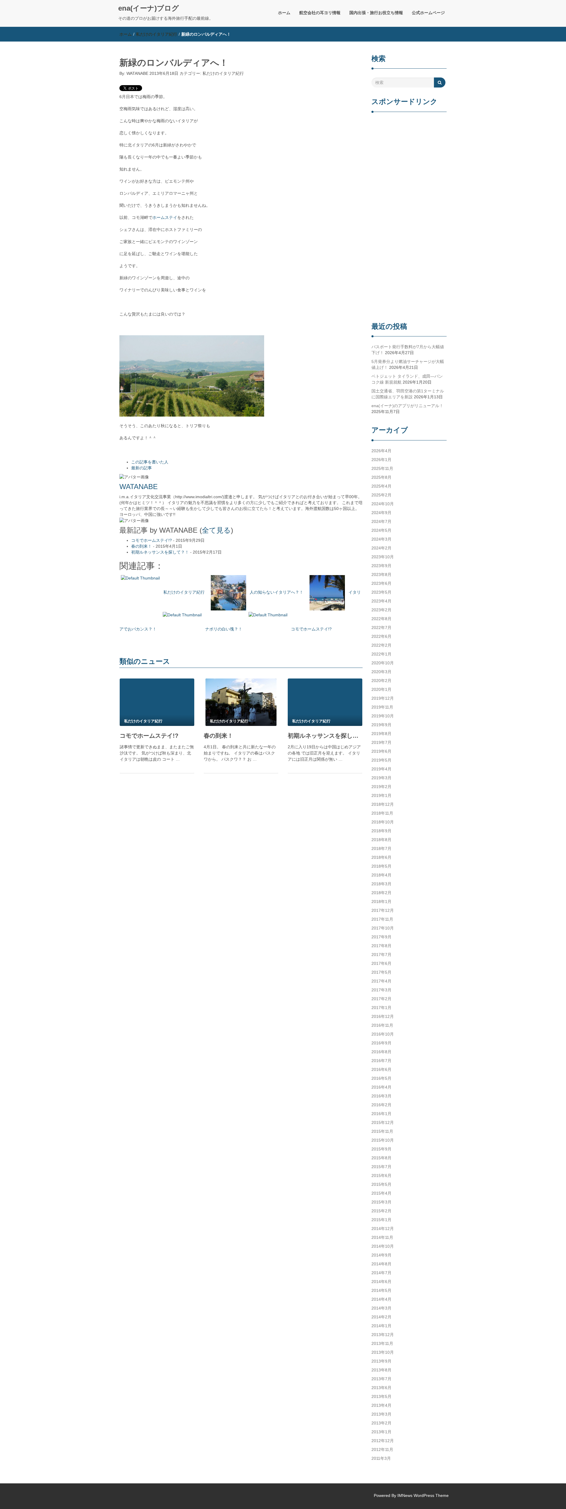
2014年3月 (381, 1308)
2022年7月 (381, 627)
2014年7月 (381, 1272)
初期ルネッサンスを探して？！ (160, 552)
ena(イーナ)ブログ (148, 8)
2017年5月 (381, 972)
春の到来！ (141, 546)
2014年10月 (382, 1246)
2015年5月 (381, 1184)
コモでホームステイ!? (151, 540)
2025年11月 (382, 468)
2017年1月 (381, 1007)
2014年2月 (381, 1317)
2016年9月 (381, 1043)
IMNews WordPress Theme (423, 1495)
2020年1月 (381, 689)
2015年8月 (381, 1157)
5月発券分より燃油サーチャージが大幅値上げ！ (407, 364)
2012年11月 (382, 1449)
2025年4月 (381, 486)
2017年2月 (381, 998)
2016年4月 (381, 1087)
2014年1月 (381, 1325)
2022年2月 (381, 645)
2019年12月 (382, 698)
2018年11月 (382, 813)
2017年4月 (381, 981)
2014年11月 (382, 1237)
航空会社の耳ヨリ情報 (319, 12)
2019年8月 (381, 733)
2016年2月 (381, 1104)
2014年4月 (381, 1299)
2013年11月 (382, 1343)
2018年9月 (381, 830)
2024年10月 (382, 503)
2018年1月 (381, 901)
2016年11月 (382, 1025)
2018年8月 (381, 839)
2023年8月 (381, 574)
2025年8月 (381, 477)
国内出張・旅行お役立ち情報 (376, 12)
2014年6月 (381, 1281)
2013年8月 (381, 1370)
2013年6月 (381, 1387)
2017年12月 (382, 910)
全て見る (216, 530)
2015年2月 (381, 1210)
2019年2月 (381, 786)
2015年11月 (382, 1131)
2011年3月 (381, 1458)
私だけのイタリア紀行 (156, 34)
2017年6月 (381, 963)
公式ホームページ (428, 12)
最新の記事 (141, 467)
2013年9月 (381, 1361)
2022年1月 (381, 654)
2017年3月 (381, 990)
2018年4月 (381, 875)
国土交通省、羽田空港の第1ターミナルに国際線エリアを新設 (407, 394)
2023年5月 (381, 592)
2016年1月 (381, 1113)
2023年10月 (382, 556)
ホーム (284, 12)
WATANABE (137, 73)
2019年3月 (381, 777)
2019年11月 (382, 707)
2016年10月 (382, 1034)
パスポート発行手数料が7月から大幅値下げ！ (407, 349)
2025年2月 (381, 495)
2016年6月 (381, 1069)
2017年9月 (381, 937)
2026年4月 (381, 450)
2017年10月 (382, 928)
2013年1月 (381, 1431)
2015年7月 (381, 1166)
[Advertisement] (409, 218)
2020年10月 (382, 663)
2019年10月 (382, 716)
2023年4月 (381, 601)
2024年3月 (381, 539)
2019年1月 (381, 795)
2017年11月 (382, 919)
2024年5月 (381, 530)
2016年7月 (381, 1060)
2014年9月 (381, 1255)
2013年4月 (381, 1405)
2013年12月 (382, 1334)
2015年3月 (381, 1202)
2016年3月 (381, 1096)
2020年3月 (381, 671)
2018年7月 (381, 848)
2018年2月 (381, 892)
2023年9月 (381, 565)
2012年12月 (382, 1440)
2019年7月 (381, 742)
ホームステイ (164, 217)
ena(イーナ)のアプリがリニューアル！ (407, 405)
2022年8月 (381, 618)
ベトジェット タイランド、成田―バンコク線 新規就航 (407, 379)
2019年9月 (381, 724)
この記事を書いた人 (149, 462)
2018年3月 (381, 883)
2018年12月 (382, 804)
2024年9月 (381, 512)
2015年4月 (381, 1193)
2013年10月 (382, 1352)
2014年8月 (381, 1264)
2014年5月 (381, 1290)
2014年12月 (382, 1228)
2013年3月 (381, 1414)
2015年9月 (381, 1149)
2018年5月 (381, 866)
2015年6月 (381, 1175)
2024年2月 (381, 548)
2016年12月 (382, 1016)
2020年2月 (381, 680)
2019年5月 (381, 760)
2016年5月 (381, 1078)
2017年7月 (381, 954)
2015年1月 (381, 1219)
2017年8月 (381, 945)
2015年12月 (382, 1122)
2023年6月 (381, 583)
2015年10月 (382, 1140)
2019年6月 (381, 751)
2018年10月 (382, 822)
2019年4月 (381, 769)
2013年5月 (381, 1396)
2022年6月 (381, 636)
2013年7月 (381, 1378)
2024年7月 (381, 521)
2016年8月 (381, 1051)
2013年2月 (381, 1423)
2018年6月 (381, 857)
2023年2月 (381, 609)
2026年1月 (381, 459)
